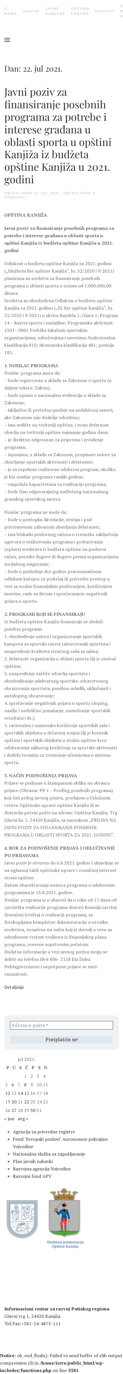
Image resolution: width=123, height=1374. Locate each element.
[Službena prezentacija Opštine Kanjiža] (64, 1217)
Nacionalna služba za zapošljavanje (49, 1154)
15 (26, 1093)
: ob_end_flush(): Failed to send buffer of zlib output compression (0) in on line (61, 1362)
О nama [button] (10, 11)
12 (7, 1093)
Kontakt (104, 11)
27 (14, 1110)
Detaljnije (14, 987)
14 (20, 1093)
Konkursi (15, 197)
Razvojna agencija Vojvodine (42, 1169)
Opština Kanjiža (80, 11)
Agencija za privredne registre (44, 1132)
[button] (7, 40)
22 (26, 1102)
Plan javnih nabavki (33, 1161)
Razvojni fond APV (32, 1176)
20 (14, 1102)
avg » (23, 1118)
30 (32, 1110)
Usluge (31, 11)
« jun (9, 1118)
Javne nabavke (55, 11)
